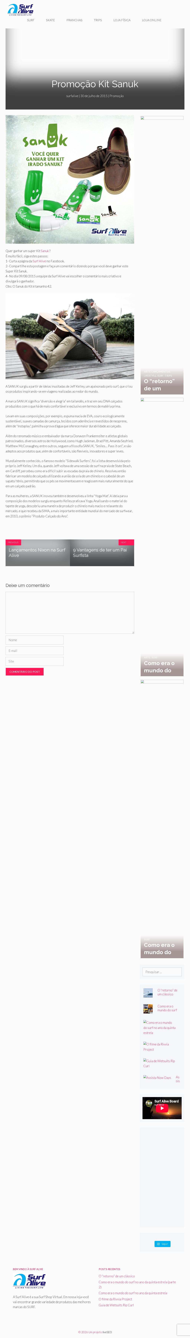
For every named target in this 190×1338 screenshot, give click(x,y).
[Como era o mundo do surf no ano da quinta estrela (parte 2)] (162, 674)
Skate (50, 20)
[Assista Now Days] (157, 1078)
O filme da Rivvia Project (115, 1299)
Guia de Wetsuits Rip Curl (116, 1305)
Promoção (116, 96)
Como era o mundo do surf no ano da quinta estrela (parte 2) (168, 1012)
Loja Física (121, 20)
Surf (31, 20)
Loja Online (151, 20)
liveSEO (107, 1332)
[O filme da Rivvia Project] (159, 1049)
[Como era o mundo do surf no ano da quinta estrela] (162, 956)
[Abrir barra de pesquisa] (175, 20)
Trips (98, 20)
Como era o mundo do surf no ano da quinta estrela (133, 1293)
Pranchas (74, 20)
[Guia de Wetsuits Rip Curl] (159, 1066)
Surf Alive (39, 261)
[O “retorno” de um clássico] (162, 392)
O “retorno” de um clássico (167, 992)
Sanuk (45, 251)
